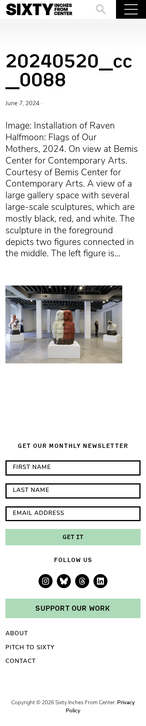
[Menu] (131, 9)
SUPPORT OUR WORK (72, 608)
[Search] (101, 9)
